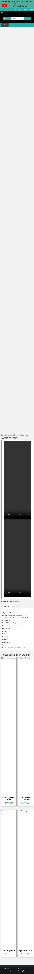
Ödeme (31, 9)
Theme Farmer (26, 971)
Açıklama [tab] (6, 606)
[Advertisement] (17, 46)
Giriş (15, 9)
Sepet (25, 9)
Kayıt (20, 9)
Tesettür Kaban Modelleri (13, 601)
